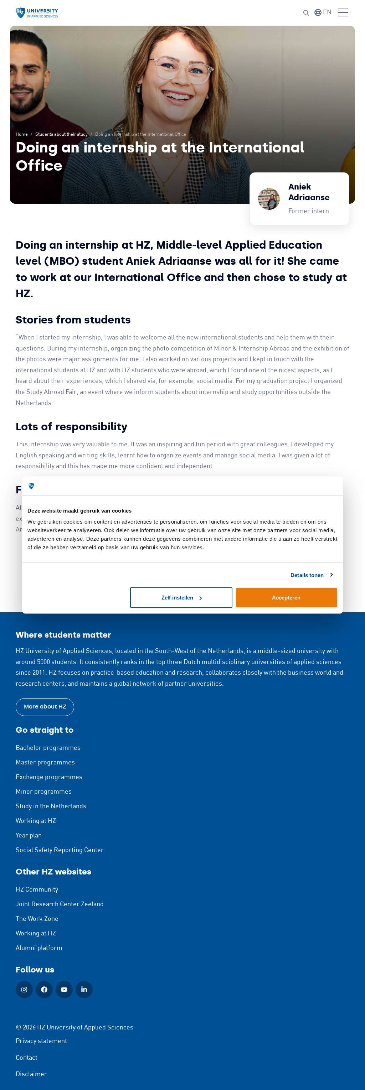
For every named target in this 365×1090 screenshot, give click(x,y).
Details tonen (307, 575)
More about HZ (45, 706)
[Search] (306, 12)
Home (22, 134)
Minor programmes (44, 792)
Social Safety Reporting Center (60, 850)
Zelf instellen (177, 598)
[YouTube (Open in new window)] (64, 989)
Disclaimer (31, 1074)
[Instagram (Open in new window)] (24, 989)
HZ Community (37, 890)
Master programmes (45, 762)
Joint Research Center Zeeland (60, 904)
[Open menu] (343, 13)
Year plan (29, 835)
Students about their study (61, 134)
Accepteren (286, 598)
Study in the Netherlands (51, 806)
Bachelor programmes (48, 748)
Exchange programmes (49, 777)
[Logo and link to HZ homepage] (37, 13)
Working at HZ (36, 821)
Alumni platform (39, 948)
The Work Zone (37, 919)
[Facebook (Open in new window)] (44, 989)
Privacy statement (41, 1041)
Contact (26, 1058)
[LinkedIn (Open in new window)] (84, 989)
